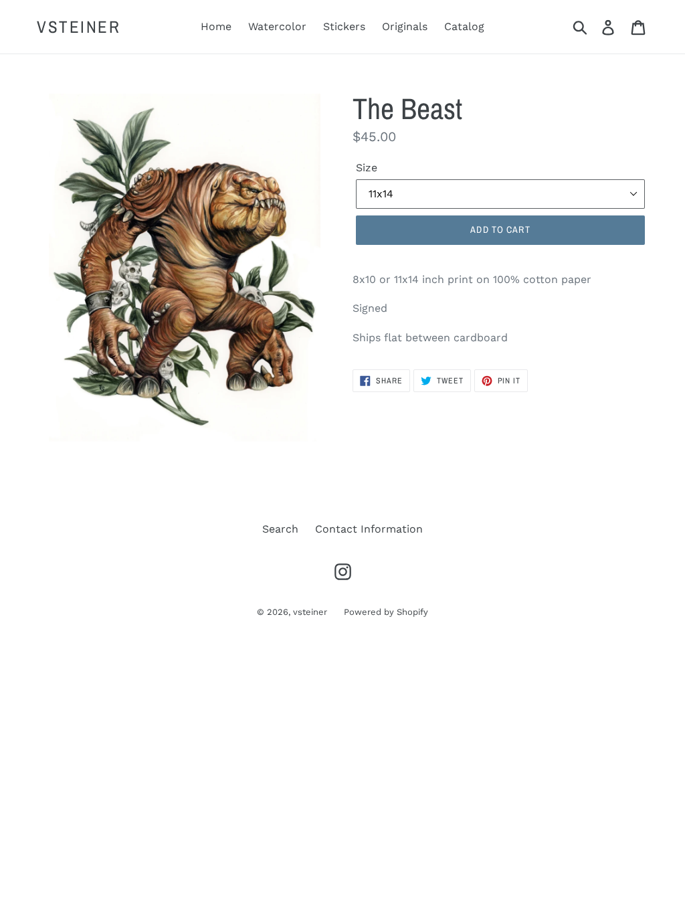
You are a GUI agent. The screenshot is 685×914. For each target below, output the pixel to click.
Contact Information (369, 529)
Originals (404, 26)
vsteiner (78, 27)
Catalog (464, 26)
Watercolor (277, 26)
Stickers (344, 26)
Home (216, 26)
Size (366, 167)
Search (280, 529)
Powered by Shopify (386, 612)
